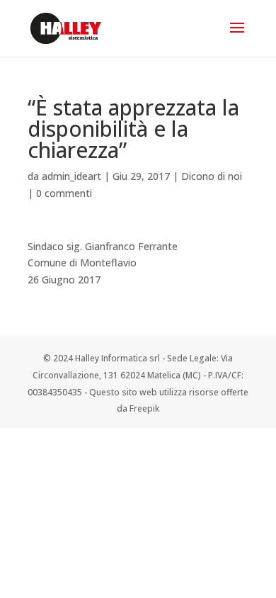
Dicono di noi (211, 176)
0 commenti (64, 193)
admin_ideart (71, 176)
